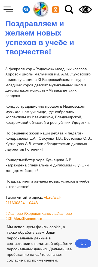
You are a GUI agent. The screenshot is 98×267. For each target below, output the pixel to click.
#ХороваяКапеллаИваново (48, 213)
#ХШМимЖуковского (23, 218)
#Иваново (14, 213)
